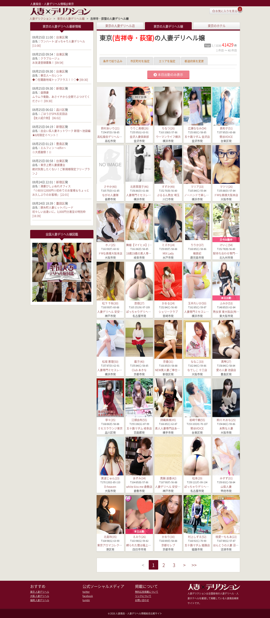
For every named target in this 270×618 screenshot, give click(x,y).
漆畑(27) (139, 303)
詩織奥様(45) (168, 420)
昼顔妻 (44, 92)
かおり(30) (168, 537)
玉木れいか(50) (197, 303)
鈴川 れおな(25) (226, 420)
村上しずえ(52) (197, 537)
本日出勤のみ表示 (170, 74)
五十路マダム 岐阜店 (139, 428)
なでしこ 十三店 (197, 370)
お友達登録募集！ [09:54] (47, 62)
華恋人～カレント (51, 75)
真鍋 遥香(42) (168, 478)
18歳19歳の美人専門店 (140, 253)
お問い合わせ (142, 600)
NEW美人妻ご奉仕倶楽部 (170, 370)
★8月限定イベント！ (45, 135)
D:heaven (110, 487)
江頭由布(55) (139, 420)
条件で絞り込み (112, 61)
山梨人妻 (226, 487)
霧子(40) (139, 361)
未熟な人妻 (226, 428)
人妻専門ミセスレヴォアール (144, 195)
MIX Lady (168, 253)
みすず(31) (226, 478)
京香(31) (168, 361)
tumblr (86, 600)
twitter (86, 592)
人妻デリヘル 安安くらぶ (112, 312)
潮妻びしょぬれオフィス (55, 186)
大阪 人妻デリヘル (39, 596)
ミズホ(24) (168, 245)
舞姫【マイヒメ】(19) (139, 245)
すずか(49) (168, 186)
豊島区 (60, 143)
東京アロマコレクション (112, 545)
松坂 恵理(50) (110, 361)
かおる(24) (168, 303)
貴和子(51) (226, 128)
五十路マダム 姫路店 (197, 545)
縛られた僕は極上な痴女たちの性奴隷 (149, 545)
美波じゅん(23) (110, 478)
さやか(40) (110, 186)
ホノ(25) (110, 245)
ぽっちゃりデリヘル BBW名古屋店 (147, 312)
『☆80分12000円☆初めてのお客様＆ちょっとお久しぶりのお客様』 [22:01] (60, 192)
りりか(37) (197, 245)
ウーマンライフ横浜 (168, 137)
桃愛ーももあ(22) (226, 537)
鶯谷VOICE (226, 137)
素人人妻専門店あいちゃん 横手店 (176, 428)
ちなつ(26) (168, 128)
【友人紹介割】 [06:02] (46, 118)
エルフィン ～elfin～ (53, 148)
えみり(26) (139, 537)
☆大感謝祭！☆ (41, 152)
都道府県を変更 (194, 61)
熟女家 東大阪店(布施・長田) (230, 312)
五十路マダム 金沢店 (197, 137)
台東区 (60, 37)
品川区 (60, 109)
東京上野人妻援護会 (52, 165)
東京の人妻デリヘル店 (120, 25)
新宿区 (60, 88)
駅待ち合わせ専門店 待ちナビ (231, 253)
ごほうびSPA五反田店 (54, 114)
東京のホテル (216, 25)
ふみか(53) (226, 303)
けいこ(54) (226, 245)
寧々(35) (110, 420)
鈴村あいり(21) (110, 128)
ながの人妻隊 (110, 195)
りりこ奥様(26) (139, 128)
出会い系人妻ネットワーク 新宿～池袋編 (65, 131)
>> (194, 564)
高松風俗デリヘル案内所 (112, 137)
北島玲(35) (110, 537)
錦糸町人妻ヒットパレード (56, 207)
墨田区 (60, 203)
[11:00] (36, 45)
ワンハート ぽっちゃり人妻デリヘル (62, 41)
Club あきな (139, 370)
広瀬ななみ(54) (197, 128)
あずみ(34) (139, 478)
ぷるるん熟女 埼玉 (168, 195)
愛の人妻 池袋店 (226, 370)
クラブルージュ (50, 58)
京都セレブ (168, 545)
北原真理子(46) (139, 186)
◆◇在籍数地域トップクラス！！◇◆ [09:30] (60, 79)
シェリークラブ (168, 312)
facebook (87, 596)
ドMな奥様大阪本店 (226, 195)
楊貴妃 (197, 253)
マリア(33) (197, 186)
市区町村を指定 (140, 61)
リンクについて (143, 596)
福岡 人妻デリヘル (39, 600)
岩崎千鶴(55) (197, 420)
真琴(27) (226, 361)
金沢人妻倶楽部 (139, 137)
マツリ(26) (226, 186)
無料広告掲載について (146, 592)
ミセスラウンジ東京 (110, 428)
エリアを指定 (167, 61)
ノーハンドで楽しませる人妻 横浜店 (206, 195)
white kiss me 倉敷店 (139, 487)
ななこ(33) (197, 361)
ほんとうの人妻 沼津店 (227, 545)
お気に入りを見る (226, 11)
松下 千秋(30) (110, 303)
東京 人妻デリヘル (39, 592)
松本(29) (197, 478)
